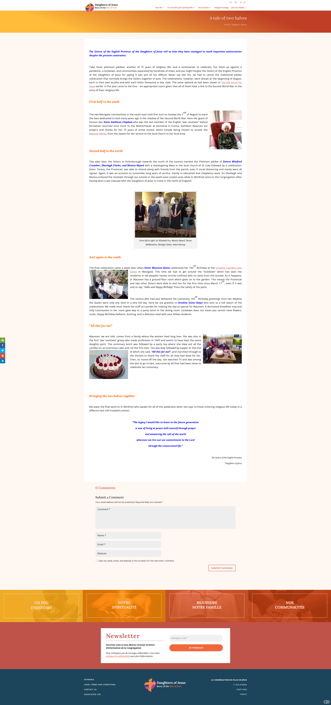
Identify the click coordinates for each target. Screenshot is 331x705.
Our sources (203, 8)
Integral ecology (221, 8)
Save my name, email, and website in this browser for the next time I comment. (136, 560)
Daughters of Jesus (239, 24)
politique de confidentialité (118, 656)
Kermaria (89, 679)
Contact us (90, 689)
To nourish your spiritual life (180, 8)
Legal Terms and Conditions (100, 684)
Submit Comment (222, 568)
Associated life (92, 694)
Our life (158, 8)
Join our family (237, 8)
